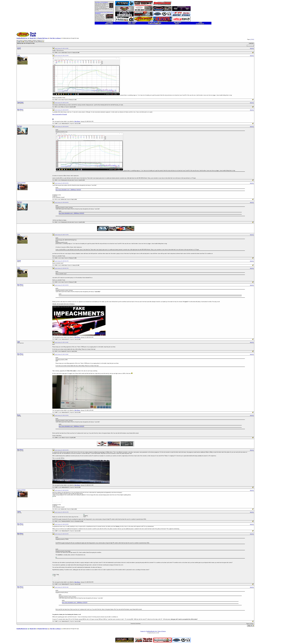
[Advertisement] (6, 58)
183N (18, 342)
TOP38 (19, 511)
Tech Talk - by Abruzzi (55, 38)
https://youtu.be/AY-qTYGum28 (59, 114)
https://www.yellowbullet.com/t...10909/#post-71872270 (68, 189)
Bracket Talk (33, 38)
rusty (18, 55)
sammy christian (21, 182)
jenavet (19, 48)
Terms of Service (162, 631)
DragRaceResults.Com (22, 38)
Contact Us (143, 631)
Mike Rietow (20, 109)
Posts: (54, 52)
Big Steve (19, 126)
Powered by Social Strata (135, 623)
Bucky (18, 415)
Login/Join (251, 43)
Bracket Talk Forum (43, 38)
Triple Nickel (20, 102)
